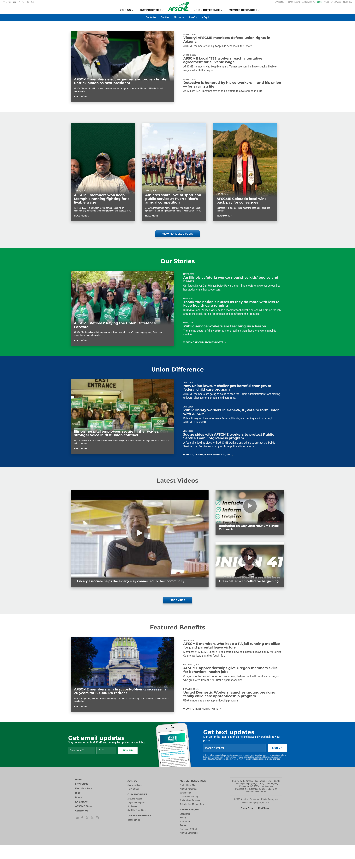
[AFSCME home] (178, 6)
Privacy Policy (246, 808)
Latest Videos (177, 480)
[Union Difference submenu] (221, 10)
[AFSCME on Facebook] (19, 2)
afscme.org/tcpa (273, 759)
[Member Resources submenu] (259, 10)
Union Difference (177, 369)
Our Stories (177, 261)
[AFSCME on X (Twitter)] (23, 2)
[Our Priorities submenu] (163, 10)
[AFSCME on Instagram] (32, 2)
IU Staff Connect (264, 808)
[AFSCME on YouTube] (28, 2)
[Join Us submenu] (132, 10)
